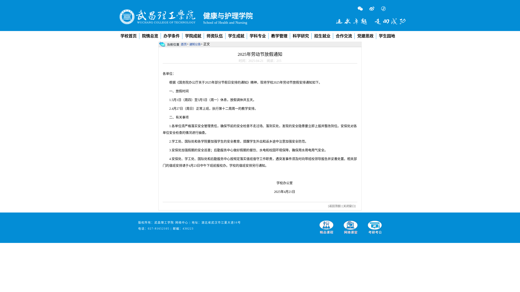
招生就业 (322, 36)
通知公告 (195, 44)
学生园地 (387, 36)
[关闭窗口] (349, 206)
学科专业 (258, 36)
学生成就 (236, 36)
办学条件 (172, 36)
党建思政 (365, 36)
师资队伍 (215, 36)
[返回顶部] (334, 206)
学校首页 (128, 36)
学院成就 (193, 36)
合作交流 (344, 36)
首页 (184, 44)
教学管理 (279, 36)
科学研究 (301, 36)
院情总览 (150, 36)
